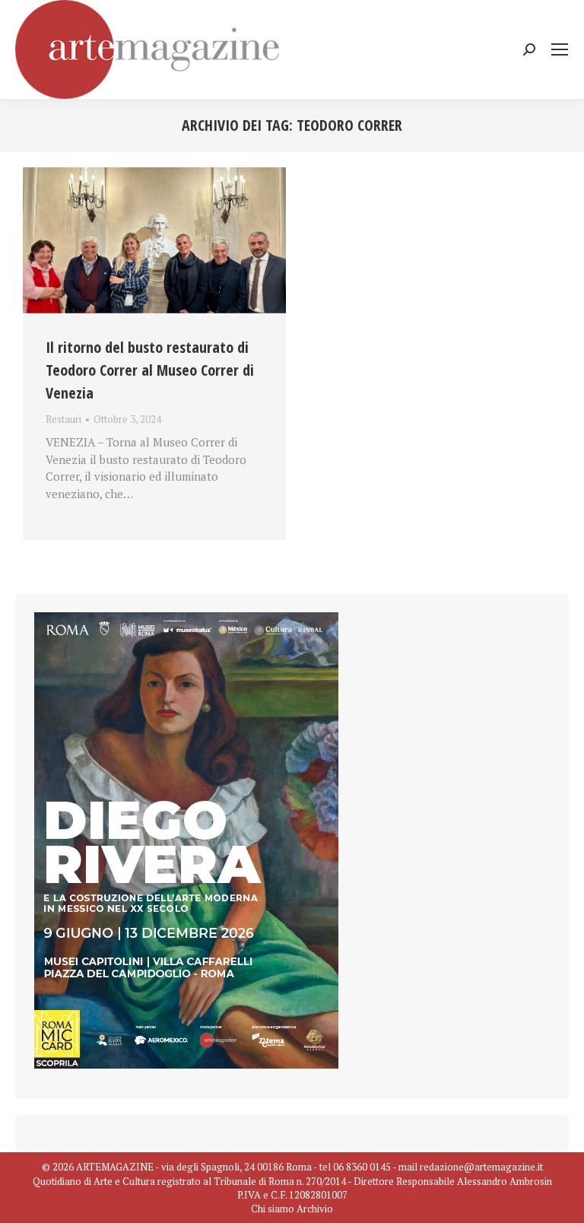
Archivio (315, 1208)
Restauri (63, 419)
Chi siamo (272, 1208)
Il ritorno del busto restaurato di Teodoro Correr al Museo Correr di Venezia (150, 370)
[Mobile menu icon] (560, 49)
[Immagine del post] (154, 240)
